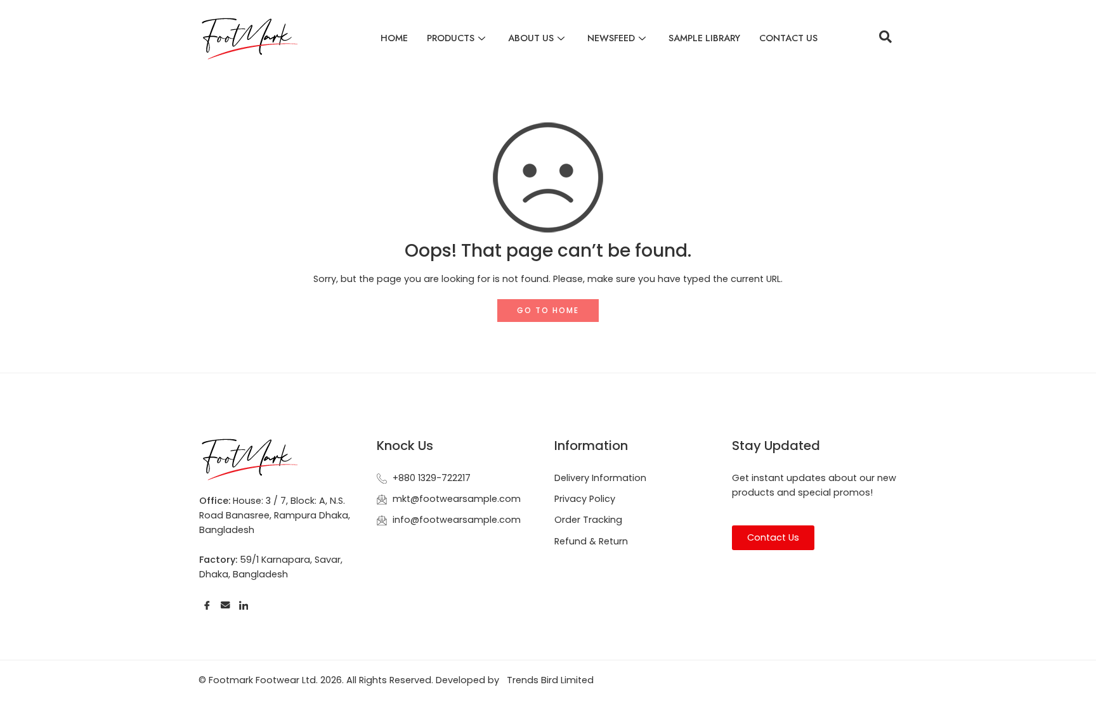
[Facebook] (207, 605)
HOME (394, 37)
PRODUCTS (450, 37)
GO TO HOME (548, 310)
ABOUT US (531, 37)
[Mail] (225, 605)
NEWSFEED (611, 37)
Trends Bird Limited (550, 680)
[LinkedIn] (244, 605)
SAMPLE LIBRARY (704, 37)
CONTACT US (788, 37)
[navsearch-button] (885, 38)
